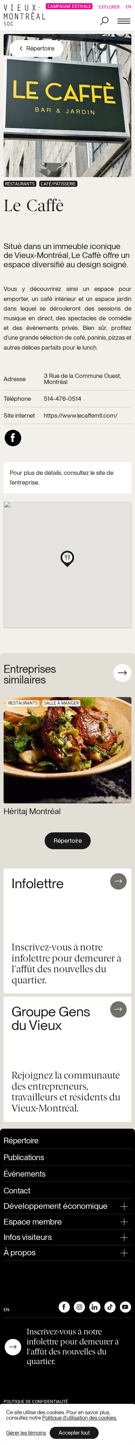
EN (128, 6)
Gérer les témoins (26, 1433)
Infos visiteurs (28, 1237)
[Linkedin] (95, 1307)
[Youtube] (125, 1307)
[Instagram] (79, 1307)
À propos (20, 1252)
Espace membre (33, 1222)
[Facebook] (64, 1307)
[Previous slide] (101, 673)
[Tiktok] (110, 1307)
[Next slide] (122, 673)
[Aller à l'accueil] (27, 15)
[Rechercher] (104, 21)
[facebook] (13, 438)
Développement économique (56, 1206)
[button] (67, 557)
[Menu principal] (124, 21)
